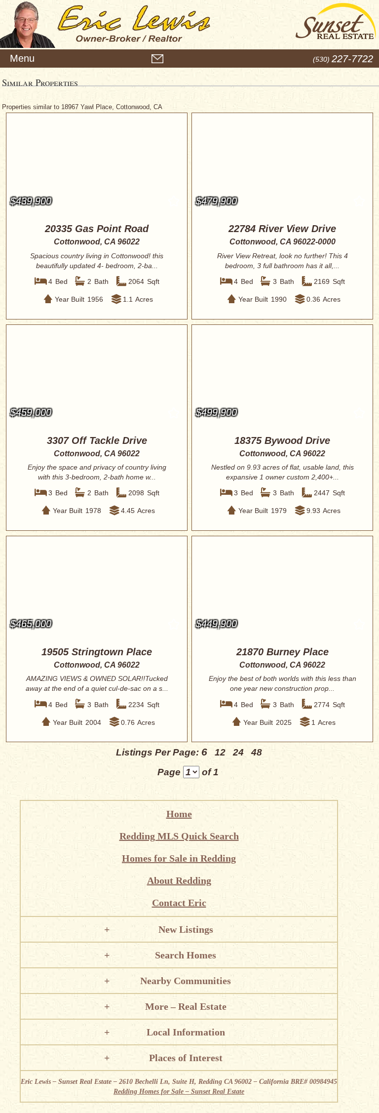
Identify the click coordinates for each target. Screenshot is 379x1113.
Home (179, 813)
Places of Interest (186, 1057)
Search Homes (185, 955)
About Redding (179, 880)
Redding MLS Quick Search (179, 836)
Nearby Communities (185, 980)
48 (256, 752)
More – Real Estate (186, 1006)
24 (238, 752)
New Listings (185, 929)
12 (220, 752)
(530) (343, 59)
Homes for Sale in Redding (179, 858)
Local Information (186, 1032)
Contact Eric (179, 902)
